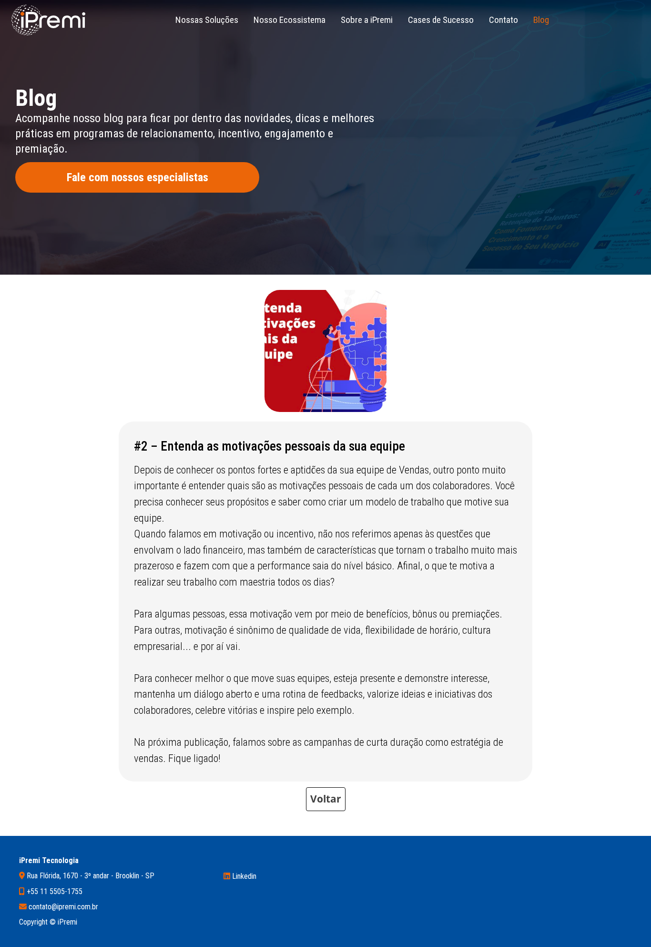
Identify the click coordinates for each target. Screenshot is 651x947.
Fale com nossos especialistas (137, 177)
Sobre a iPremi (367, 19)
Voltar (325, 798)
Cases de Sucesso (441, 19)
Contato (503, 19)
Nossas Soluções (206, 19)
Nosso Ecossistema (290, 19)
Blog (541, 19)
